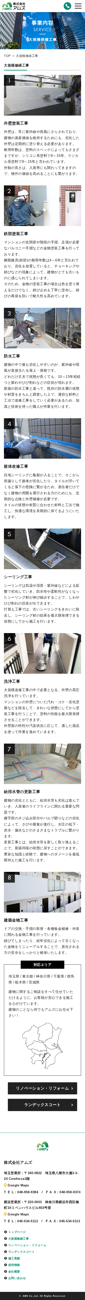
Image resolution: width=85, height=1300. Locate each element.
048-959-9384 (67, 6)
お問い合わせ (17, 1278)
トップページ (17, 1232)
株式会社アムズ (13, 6)
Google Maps (18, 1185)
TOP (7, 56)
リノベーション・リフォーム (42, 1088)
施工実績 (14, 1258)
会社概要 (14, 1271)
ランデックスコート (42, 1105)
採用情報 (14, 1265)
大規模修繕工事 (18, 1238)
